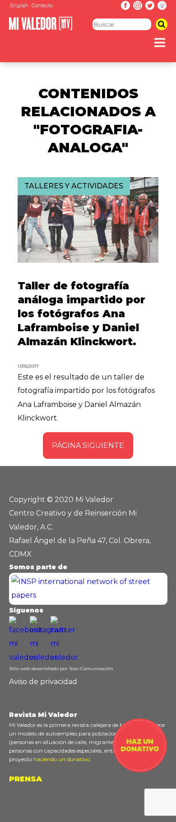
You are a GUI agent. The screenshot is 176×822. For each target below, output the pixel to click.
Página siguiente (88, 445)
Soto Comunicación (91, 668)
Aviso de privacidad (43, 681)
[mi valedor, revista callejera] (40, 28)
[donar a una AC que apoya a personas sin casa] (140, 770)
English (19, 5)
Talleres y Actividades (73, 186)
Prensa (25, 779)
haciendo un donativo (61, 759)
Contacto (42, 5)
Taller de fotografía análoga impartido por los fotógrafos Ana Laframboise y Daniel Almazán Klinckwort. (81, 313)
